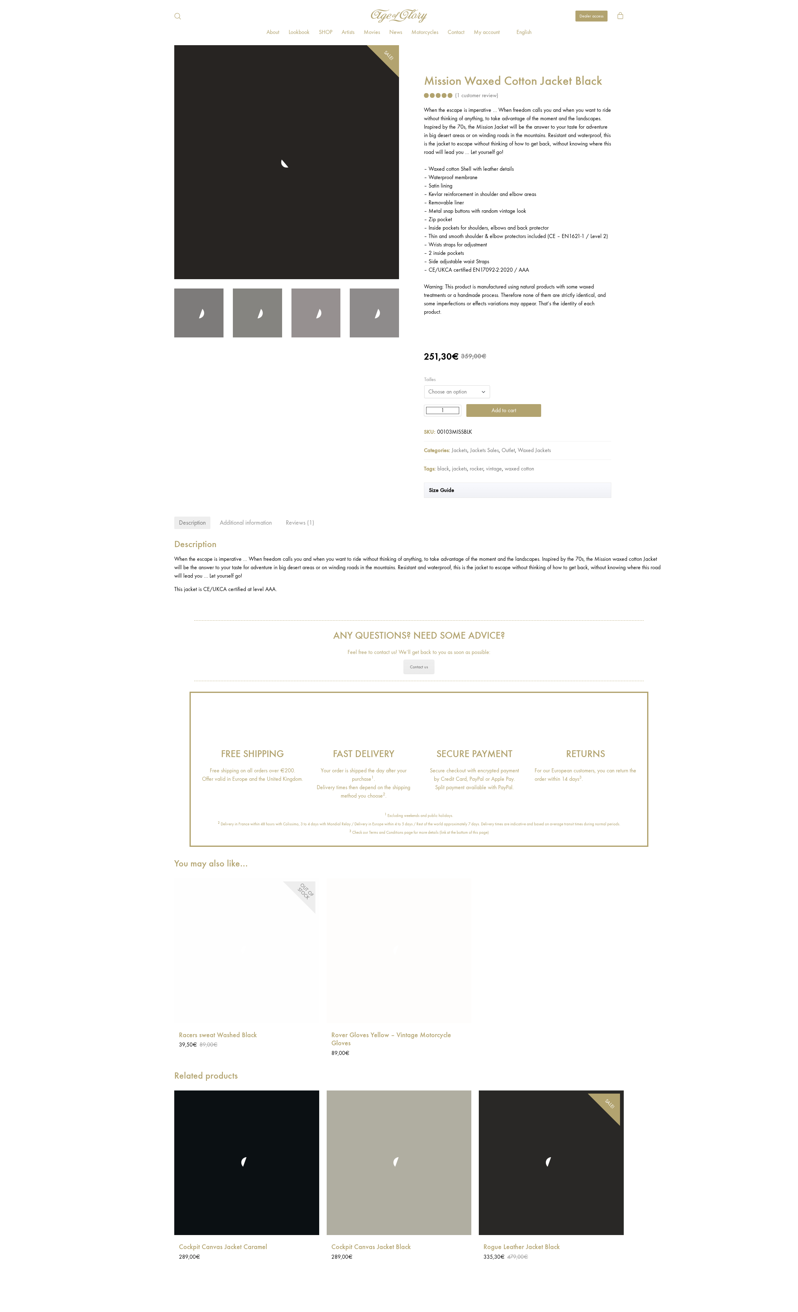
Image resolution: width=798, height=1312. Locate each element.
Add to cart (504, 410)
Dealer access (591, 16)
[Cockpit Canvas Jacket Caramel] (246, 1162)
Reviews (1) (300, 522)
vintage (494, 468)
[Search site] (177, 16)
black (443, 468)
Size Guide (441, 490)
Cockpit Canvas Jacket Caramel (223, 1247)
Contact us (419, 667)
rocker (476, 468)
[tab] (192, 523)
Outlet (508, 450)
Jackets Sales (484, 450)
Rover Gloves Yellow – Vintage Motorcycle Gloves (391, 1039)
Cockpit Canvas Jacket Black (371, 1247)
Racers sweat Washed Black (218, 1035)
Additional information (246, 522)
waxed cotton (519, 468)
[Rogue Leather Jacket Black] (551, 1162)
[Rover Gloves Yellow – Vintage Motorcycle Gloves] (399, 950)
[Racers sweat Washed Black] (246, 950)
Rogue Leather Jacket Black (521, 1247)
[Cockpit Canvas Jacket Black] (399, 1162)
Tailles (430, 379)
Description (192, 522)
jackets (459, 468)
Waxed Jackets (534, 450)
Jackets (459, 450)
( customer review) (476, 95)
